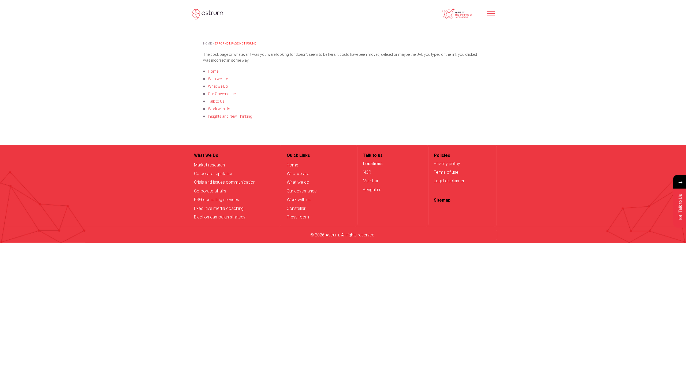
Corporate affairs (210, 191)
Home (207, 43)
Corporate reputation (213, 173)
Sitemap (442, 200)
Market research (209, 165)
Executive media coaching (219, 208)
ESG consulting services (216, 199)
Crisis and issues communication (224, 182)
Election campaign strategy (219, 217)
